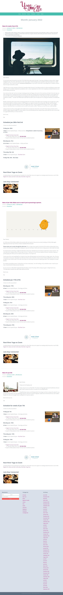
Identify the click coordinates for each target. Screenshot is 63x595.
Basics (24, 498)
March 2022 (45, 544)
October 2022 (45, 534)
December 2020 (46, 571)
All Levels (24, 495)
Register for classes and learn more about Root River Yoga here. (17, 176)
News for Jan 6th (7, 373)
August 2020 (45, 578)
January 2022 (45, 548)
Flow (23, 503)
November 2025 (46, 496)
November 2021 (46, 551)
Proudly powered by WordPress (26, 593)
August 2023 (45, 523)
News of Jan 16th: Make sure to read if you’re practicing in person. (21, 202)
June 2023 (45, 527)
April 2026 (45, 495)
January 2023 (45, 530)
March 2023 (45, 528)
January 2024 (45, 514)
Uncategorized (25, 512)
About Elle (24, 14)
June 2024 (45, 509)
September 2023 (46, 521)
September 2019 (46, 589)
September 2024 (46, 505)
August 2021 (45, 557)
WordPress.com (39, 593)
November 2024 (46, 503)
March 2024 (45, 512)
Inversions (25, 507)
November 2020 (46, 573)
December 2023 (46, 516)
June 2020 (45, 582)
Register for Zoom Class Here (12, 135)
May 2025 (45, 498)
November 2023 (46, 518)
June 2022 (45, 539)
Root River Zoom (21, 154)
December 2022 (46, 532)
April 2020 (45, 585)
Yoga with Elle (31, 5)
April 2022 (45, 543)
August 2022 (45, 537)
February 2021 (46, 567)
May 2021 (45, 562)
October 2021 (45, 553)
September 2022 (46, 535)
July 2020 (45, 580)
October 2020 (45, 574)
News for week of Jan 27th (10, 26)
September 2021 (46, 555)
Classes (28, 14)
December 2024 (46, 502)
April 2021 (45, 564)
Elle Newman (19, 28)
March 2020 (45, 587)
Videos (42, 14)
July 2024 (45, 507)
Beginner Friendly (26, 500)
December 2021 (46, 550)
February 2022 (46, 546)
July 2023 (45, 525)
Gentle (24, 505)
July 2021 (45, 558)
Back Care (24, 496)
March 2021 (45, 566)
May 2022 (45, 541)
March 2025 (45, 500)
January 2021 (45, 569)
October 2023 (45, 519)
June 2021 (45, 560)
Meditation (25, 509)
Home (19, 14)
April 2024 (45, 511)
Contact (38, 14)
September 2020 (46, 576)
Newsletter (33, 14)
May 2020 (45, 583)
